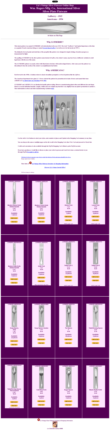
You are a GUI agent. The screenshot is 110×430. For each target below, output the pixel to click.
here (52, 88)
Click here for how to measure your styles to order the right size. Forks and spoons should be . (46, 157)
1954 (44, 81)
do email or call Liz (32, 152)
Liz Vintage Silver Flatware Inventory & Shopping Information (50, 164)
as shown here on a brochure (31, 81)
